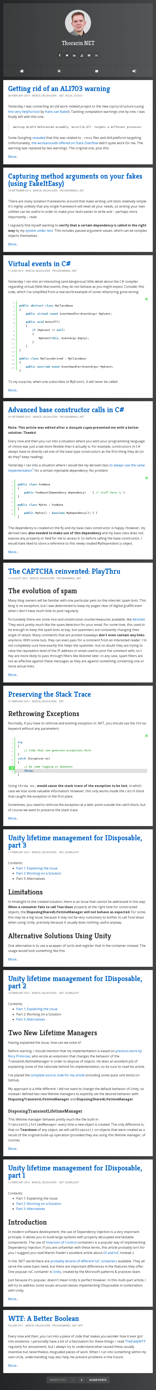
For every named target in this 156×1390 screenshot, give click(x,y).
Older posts (97, 1380)
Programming (69, 190)
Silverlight (72, 852)
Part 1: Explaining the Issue (36, 868)
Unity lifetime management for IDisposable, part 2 (75, 982)
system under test (39, 230)
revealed (38, 137)
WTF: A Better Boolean (43, 1318)
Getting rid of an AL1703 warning (59, 88)
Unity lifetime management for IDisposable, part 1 (75, 1171)
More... (13, 156)
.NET (61, 95)
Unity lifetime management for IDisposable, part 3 (75, 841)
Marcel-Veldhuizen (44, 95)
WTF (80, 1325)
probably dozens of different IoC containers (83, 1261)
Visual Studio (73, 95)
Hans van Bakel (56, 111)
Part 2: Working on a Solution (38, 873)
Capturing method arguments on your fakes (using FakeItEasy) (75, 179)
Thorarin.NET (78, 43)
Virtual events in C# (39, 263)
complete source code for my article (58, 1075)
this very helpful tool (24, 111)
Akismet (139, 619)
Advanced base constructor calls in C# (66, 409)
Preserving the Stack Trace (49, 694)
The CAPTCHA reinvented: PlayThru (64, 571)
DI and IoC (111, 1252)
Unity (57, 1271)
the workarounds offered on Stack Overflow (64, 143)
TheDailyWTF (135, 1341)
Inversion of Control (61, 1242)
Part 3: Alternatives (30, 1019)
